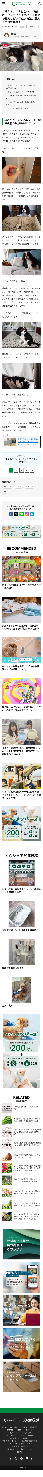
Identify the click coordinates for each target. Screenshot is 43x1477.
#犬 (5, 492)
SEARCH (39, 3)
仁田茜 (13, 34)
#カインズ (7, 487)
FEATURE (33, 1427)
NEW (4, 1427)
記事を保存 (32, 26)
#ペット (18, 487)
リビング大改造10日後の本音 (18, 108)
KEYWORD (29, 1430)
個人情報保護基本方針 (29, 1441)
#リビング (29, 487)
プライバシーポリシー (10, 1441)
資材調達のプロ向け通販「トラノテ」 (20, 1449)
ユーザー (15, 27)
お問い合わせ (14, 1438)
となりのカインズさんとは (14, 1435)
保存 (6, 45)
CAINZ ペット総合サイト (20, 1446)
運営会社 (20, 1452)
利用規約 (26, 1438)
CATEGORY (14, 1427)
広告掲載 (31, 1435)
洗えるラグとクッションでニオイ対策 (21, 92)
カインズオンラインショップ (20, 1444)
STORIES (10, 1430)
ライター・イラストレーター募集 (19, 1433)
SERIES (24, 1427)
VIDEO (19, 1430)
